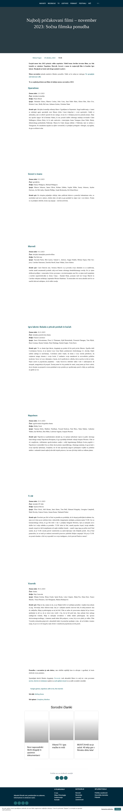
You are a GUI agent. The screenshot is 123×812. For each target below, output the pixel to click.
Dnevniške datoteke (101, 795)
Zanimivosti (79, 799)
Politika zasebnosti (101, 793)
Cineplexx (40, 699)
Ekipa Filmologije (60, 795)
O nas (56, 793)
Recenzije (57, 678)
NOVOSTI (42, 3)
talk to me (51, 689)
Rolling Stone (39, 694)
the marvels (59, 689)
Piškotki (97, 797)
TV (58, 3)
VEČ (89, 3)
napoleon (44, 689)
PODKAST (73, 3)
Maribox (47, 699)
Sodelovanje (58, 797)
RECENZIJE (52, 3)
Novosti (78, 793)
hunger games (35, 689)
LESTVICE (65, 3)
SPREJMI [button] (117, 809)
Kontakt (56, 800)
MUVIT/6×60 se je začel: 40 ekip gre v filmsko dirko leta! (86, 747)
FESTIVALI (82, 3)
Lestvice (78, 797)
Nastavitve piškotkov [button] (107, 809)
